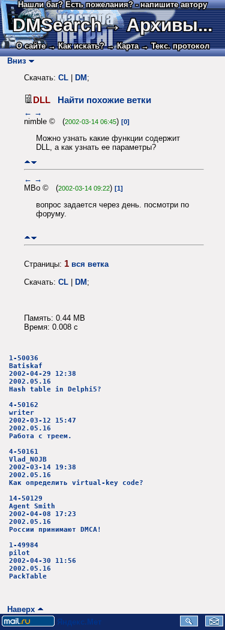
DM (81, 77)
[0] (125, 121)
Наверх (18, 609)
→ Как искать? (76, 45)
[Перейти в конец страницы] (34, 162)
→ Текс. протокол (175, 45)
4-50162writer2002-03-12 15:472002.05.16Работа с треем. (42, 420)
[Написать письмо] (214, 623)
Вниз (14, 60)
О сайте (31, 45)
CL (63, 77)
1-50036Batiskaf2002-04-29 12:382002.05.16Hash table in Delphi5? (55, 373)
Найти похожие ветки (104, 100)
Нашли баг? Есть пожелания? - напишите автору (112, 4)
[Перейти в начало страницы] (27, 162)
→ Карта (123, 45)
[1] (119, 188)
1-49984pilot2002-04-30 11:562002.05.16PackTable (42, 560)
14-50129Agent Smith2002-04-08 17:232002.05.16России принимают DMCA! (55, 514)
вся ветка (90, 264)
